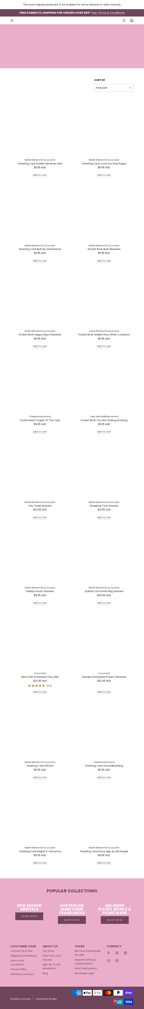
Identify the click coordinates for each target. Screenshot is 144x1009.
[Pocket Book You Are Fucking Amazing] (104, 382)
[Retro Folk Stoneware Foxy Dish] (40, 639)
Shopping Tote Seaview (104, 505)
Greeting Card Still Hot (40, 765)
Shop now (29, 916)
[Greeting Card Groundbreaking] (104, 728)
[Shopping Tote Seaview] (104, 468)
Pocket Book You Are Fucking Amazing (104, 420)
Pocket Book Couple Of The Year (40, 420)
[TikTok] (117, 960)
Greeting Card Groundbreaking (104, 765)
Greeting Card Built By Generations (40, 249)
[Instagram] (117, 953)
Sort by (99, 80)
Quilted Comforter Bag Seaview (104, 591)
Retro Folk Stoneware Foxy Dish (40, 677)
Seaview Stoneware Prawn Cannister (104, 677)
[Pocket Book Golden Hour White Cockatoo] (104, 297)
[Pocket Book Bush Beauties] (104, 211)
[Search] (124, 20)
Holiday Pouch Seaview (40, 591)
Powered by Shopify (46, 998)
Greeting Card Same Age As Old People (104, 851)
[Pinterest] (125, 953)
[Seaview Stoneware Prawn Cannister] (104, 639)
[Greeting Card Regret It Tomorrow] (40, 814)
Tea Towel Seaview (40, 505)
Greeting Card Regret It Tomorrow (40, 851)
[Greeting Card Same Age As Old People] (104, 814)
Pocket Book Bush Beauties (104, 249)
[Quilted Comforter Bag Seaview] (104, 554)
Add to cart (40, 175)
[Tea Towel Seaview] (40, 468)
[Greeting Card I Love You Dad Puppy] (104, 126)
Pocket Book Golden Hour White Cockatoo (104, 334)
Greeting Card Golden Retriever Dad (40, 163)
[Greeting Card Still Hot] (40, 728)
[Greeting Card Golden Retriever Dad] (40, 126)
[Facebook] (108, 953)
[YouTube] (108, 960)
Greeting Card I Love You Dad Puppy (104, 163)
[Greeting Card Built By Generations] (40, 211)
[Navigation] (12, 20)
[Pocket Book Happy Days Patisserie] (40, 297)
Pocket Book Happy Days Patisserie (40, 334)
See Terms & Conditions (108, 13)
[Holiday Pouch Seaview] (40, 554)
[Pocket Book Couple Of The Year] (40, 382)
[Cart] (132, 20)
